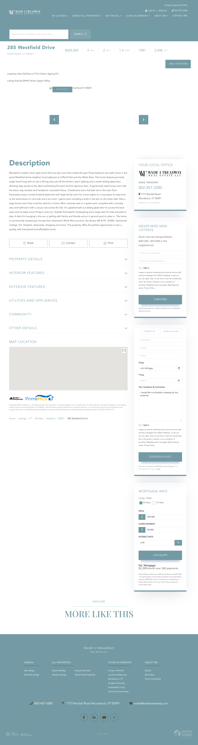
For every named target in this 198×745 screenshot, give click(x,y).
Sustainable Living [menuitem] (116, 688)
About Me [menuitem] (160, 16)
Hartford (50, 419)
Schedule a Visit (171, 331)
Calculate (160, 555)
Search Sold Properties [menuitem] (85, 675)
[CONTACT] (178, 64)
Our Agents (155, 203)
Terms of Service (151, 469)
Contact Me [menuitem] (179, 16)
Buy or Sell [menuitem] (113, 16)
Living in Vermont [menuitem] (137, 16)
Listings (22, 419)
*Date (141, 363)
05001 (61, 419)
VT (30, 419)
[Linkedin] (94, 717)
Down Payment (147, 524)
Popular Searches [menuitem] (82, 671)
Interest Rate (146, 537)
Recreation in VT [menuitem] (115, 679)
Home (12, 419)
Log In (151, 11)
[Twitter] (114, 717)
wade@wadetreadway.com (151, 703)
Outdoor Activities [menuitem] (116, 683)
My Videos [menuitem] (150, 675)
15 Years (160, 503)
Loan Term (145, 499)
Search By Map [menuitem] (59, 671)
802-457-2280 (180, 11)
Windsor (39, 419)
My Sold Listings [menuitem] (31, 675)
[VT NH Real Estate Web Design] (183, 734)
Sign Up (163, 11)
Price (141, 511)
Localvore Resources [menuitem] (117, 675)
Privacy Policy (149, 288)
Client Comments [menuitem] (153, 679)
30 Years (146, 503)
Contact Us (143, 203)
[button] (80, 34)
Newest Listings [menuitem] (59, 675)
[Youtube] (104, 717)
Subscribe (160, 299)
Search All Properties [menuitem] (85, 16)
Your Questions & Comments (152, 387)
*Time (141, 375)
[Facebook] (84, 717)
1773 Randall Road (92, 703)
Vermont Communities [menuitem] (118, 692)
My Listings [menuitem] (59, 16)
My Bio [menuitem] (148, 671)
